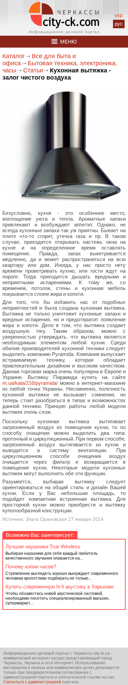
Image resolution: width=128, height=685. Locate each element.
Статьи (33, 70)
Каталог (13, 56)
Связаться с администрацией (32, 682)
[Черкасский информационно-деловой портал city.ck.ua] (64, 18)
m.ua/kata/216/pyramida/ (30, 383)
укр (119, 15)
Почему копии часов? (30, 566)
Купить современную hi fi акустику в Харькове (59, 586)
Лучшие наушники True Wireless (42, 546)
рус (119, 24)
